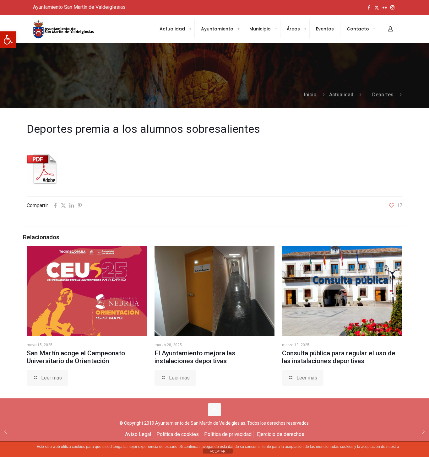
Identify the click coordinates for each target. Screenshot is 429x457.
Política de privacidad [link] (228, 434)
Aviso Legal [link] (138, 434)
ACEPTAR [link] (217, 451)
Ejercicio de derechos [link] (280, 434)
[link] (8, 39)
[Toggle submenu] (190, 29)
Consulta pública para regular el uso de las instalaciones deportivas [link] (338, 357)
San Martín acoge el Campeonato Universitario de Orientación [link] (76, 357)
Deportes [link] (383, 95)
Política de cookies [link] (177, 434)
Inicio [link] (310, 95)
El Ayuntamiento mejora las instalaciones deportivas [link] (195, 357)
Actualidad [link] (341, 95)
